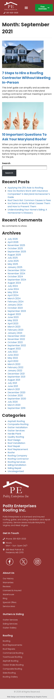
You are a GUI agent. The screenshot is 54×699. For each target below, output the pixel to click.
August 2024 (14, 282)
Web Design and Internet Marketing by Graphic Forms (27, 697)
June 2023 (13, 317)
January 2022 (15, 370)
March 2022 (14, 364)
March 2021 (14, 389)
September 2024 (17, 279)
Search (6, 163)
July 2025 (13, 257)
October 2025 (15, 248)
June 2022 (13, 354)
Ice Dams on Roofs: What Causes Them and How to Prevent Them (29, 205)
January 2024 (15, 304)
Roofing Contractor (18, 458)
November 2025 (16, 245)
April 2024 (13, 295)
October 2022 (15, 342)
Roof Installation (16, 443)
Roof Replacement (18, 449)
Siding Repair (14, 468)
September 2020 (17, 398)
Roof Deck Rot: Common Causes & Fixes (29, 200)
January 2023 (15, 333)
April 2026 (13, 242)
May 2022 (13, 358)
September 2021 (16, 376)
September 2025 (17, 251)
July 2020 (13, 401)
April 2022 (13, 361)
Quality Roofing (16, 436)
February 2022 (15, 367)
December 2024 (16, 270)
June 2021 (13, 386)
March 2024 (14, 298)
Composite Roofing (18, 424)
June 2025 (13, 260)
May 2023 (13, 320)
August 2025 (14, 254)
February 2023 (15, 329)
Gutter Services (16, 430)
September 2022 (17, 345)
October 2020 (15, 395)
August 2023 (14, 314)
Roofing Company (17, 455)
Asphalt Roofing (16, 421)
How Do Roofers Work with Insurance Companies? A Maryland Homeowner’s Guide (29, 194)
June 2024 (13, 289)
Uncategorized (16, 471)
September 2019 (16, 408)
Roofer (11, 452)
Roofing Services (16, 462)
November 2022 (16, 339)
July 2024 (13, 286)
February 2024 (16, 301)
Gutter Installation (18, 427)
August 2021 (14, 379)
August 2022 (14, 348)
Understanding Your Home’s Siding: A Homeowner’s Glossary (27, 211)
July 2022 (13, 351)
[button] (26, 7)
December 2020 (16, 392)
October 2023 (15, 307)
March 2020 (14, 405)
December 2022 (16, 336)
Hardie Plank (14, 433)
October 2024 (15, 276)
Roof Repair (14, 446)
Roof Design (14, 440)
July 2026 (13, 239)
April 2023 (13, 323)
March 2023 (14, 326)
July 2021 (12, 383)
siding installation (17, 465)
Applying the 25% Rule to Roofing (25, 187)
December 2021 (16, 373)
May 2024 (13, 292)
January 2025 (15, 267)
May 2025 (13, 264)
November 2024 (16, 273)
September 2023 (17, 311)
